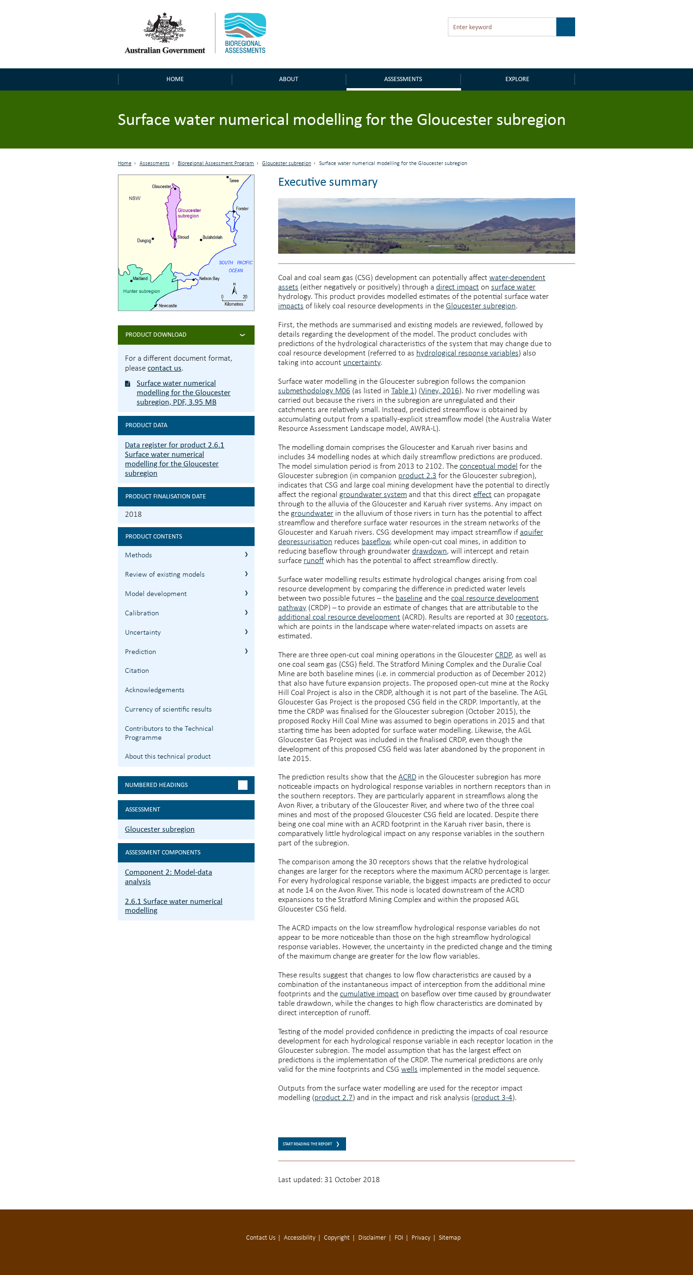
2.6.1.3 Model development (246, 593)
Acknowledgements (154, 690)
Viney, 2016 (440, 391)
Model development (156, 594)
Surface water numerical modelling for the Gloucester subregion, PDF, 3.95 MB (184, 392)
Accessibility (299, 1238)
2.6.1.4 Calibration (246, 612)
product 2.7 (333, 1098)
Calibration (142, 613)
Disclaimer (372, 1238)
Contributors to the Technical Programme (169, 733)
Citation (137, 671)
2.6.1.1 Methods (246, 554)
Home (175, 79)
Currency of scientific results (168, 709)
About (288, 79)
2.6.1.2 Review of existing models (246, 573)
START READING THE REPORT (307, 1144)
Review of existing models (165, 575)
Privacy (421, 1238)
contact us (165, 368)
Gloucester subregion (286, 163)
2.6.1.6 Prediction (246, 651)
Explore (517, 79)
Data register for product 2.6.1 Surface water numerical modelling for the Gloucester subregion (174, 459)
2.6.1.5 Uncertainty (246, 631)
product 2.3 (417, 476)
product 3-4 (493, 1098)
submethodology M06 (314, 391)
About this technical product (168, 757)
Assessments (403, 79)
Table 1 (402, 391)
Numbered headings (156, 785)
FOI (399, 1238)
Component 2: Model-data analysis (168, 876)
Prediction (140, 652)
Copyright (337, 1238)
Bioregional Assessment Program (216, 163)
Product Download (156, 335)
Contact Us (260, 1238)
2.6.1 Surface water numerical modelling (174, 906)
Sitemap (450, 1238)
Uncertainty (143, 633)
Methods (138, 555)
